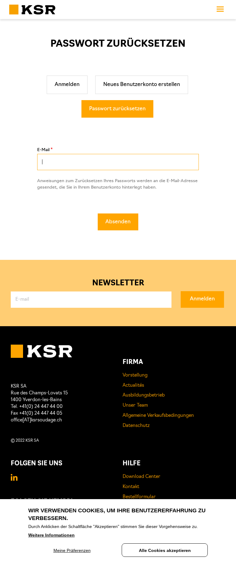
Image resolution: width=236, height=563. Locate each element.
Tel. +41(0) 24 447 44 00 (37, 407)
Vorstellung (135, 375)
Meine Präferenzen (72, 550)
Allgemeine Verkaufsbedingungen (158, 415)
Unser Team (135, 405)
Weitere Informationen (51, 535)
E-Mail (43, 150)
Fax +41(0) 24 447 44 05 (36, 413)
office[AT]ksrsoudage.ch (36, 420)
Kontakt (131, 487)
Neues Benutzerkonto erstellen (141, 84)
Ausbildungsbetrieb (144, 395)
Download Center (141, 477)
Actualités (133, 385)
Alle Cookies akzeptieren (165, 550)
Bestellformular (139, 497)
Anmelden (67, 84)
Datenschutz (136, 426)
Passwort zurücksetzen (117, 108)
